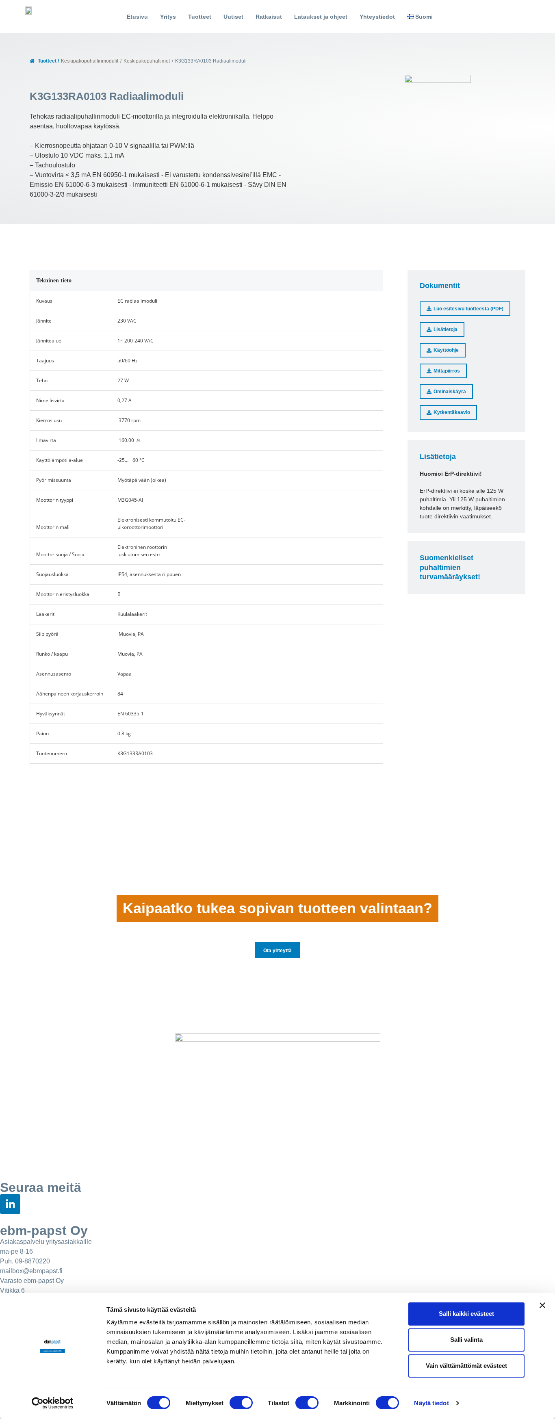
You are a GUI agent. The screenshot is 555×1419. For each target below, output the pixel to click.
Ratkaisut (269, 16)
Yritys (168, 16)
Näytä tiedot (431, 1403)
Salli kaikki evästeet (466, 1313)
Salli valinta (466, 1339)
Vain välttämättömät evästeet (466, 1365)
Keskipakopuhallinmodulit (89, 61)
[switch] (241, 1402)
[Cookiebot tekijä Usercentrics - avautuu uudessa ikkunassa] (52, 1403)
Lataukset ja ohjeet (320, 16)
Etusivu (137, 16)
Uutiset (233, 16)
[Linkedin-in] (10, 1204)
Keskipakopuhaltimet (147, 61)
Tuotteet (199, 16)
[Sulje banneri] (542, 1305)
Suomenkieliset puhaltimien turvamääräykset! (450, 567)
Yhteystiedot (377, 16)
